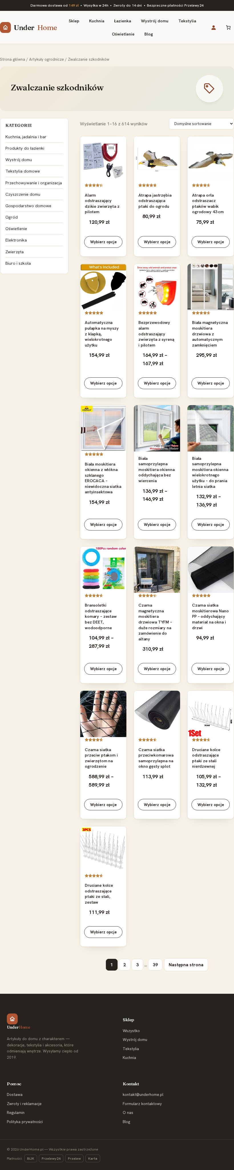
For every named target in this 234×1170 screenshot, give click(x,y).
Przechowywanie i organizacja (33, 182)
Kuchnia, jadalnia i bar (26, 136)
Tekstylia (131, 1048)
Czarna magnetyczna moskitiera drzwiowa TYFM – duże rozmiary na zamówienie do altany (155, 621)
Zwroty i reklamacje (24, 1103)
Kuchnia (129, 1057)
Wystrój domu (18, 159)
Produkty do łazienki (24, 148)
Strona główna (12, 59)
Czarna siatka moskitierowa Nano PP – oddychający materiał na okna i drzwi (210, 616)
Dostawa (15, 1094)
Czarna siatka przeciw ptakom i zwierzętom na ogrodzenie (101, 758)
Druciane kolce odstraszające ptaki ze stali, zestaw (99, 893)
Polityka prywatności (25, 1121)
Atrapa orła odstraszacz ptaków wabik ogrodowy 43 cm (208, 203)
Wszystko (131, 1030)
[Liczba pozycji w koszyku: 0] (228, 27)
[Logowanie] (213, 27)
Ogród (11, 217)
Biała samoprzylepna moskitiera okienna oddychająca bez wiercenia (156, 469)
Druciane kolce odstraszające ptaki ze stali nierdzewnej (206, 758)
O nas (128, 1112)
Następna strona (186, 965)
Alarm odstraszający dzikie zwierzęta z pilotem (102, 203)
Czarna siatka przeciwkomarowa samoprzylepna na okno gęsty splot (156, 758)
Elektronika (16, 240)
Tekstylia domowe (22, 171)
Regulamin (16, 1112)
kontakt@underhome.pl (143, 1094)
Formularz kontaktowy (142, 1103)
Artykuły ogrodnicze (46, 59)
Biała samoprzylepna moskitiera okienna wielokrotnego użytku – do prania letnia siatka (210, 472)
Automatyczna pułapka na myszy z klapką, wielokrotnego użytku (102, 333)
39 (155, 965)
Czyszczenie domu (22, 194)
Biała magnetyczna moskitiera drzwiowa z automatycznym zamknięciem (210, 333)
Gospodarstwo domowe (28, 205)
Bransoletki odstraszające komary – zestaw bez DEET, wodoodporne (101, 616)
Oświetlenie (16, 228)
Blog (126, 1121)
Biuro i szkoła (18, 263)
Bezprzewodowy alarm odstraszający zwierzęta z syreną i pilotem (156, 333)
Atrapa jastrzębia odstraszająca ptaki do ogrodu (155, 200)
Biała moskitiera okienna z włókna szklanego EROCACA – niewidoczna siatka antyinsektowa (103, 478)
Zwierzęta (14, 251)
